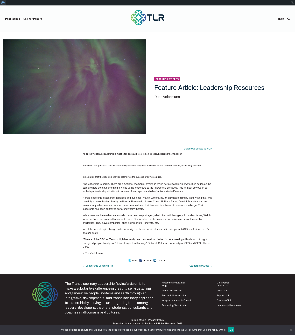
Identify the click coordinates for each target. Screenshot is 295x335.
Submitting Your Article (174, 305)
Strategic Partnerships (174, 295)
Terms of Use (138, 319)
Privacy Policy (156, 319)
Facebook (147, 260)
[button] (289, 19)
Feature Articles (167, 79)
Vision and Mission (172, 290)
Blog (164, 285)
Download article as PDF (198, 148)
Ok (231, 329)
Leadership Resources (229, 305)
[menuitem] (3, 2)
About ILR (222, 290)
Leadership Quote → (200, 265)
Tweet (135, 260)
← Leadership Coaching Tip (98, 265)
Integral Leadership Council (176, 300)
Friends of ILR (224, 300)
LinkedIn (161, 260)
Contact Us (223, 285)
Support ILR (223, 295)
